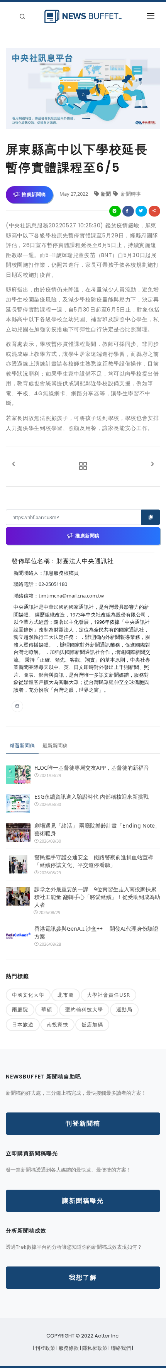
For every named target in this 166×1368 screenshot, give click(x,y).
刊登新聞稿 (83, 1123)
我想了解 (83, 1277)
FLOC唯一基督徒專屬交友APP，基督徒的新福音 (91, 767)
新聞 (106, 193)
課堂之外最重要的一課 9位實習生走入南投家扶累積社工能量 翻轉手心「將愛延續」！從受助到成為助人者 (97, 896)
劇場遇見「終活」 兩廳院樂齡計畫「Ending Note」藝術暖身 (97, 829)
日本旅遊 (23, 1024)
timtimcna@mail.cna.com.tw (71, 595)
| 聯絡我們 (120, 1348)
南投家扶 (57, 1024)
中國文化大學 (28, 994)
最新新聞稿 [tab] (55, 745)
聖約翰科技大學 (84, 1009)
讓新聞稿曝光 (83, 1200)
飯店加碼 (92, 1024)
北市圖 (66, 994)
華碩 (46, 1009)
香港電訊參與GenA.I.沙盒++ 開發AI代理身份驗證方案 (96, 932)
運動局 (124, 1009)
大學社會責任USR (108, 994)
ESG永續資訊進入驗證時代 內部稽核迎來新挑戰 (91, 796)
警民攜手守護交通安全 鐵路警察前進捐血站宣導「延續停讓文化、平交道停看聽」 (93, 861)
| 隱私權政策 (94, 1348)
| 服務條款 (68, 1348)
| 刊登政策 (44, 1348)
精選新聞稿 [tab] (22, 745)
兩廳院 (20, 1009)
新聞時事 (130, 193)
